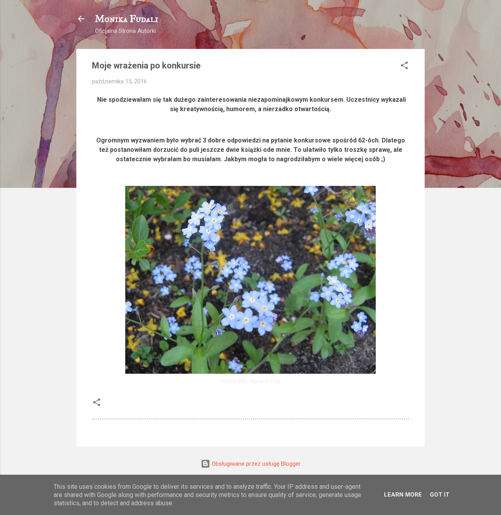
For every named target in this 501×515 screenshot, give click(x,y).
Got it (439, 494)
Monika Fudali (126, 19)
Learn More (403, 494)
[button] (404, 67)
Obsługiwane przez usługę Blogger (255, 463)
